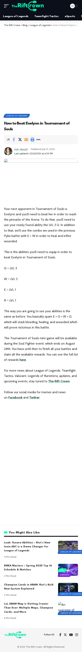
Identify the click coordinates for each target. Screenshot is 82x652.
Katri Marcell (21, 149)
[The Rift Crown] (28, 6)
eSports (64, 575)
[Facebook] (60, 635)
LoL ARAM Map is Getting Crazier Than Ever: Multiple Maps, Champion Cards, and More (28, 608)
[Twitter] (65, 635)
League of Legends (16, 115)
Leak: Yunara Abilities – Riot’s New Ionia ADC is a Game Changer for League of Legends (27, 546)
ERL (62, 570)
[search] (64, 6)
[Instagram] (76, 635)
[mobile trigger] (7, 6)
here (23, 360)
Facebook (15, 397)
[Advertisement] (41, 70)
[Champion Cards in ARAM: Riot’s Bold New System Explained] (68, 589)
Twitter (34, 397)
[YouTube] (71, 635)
